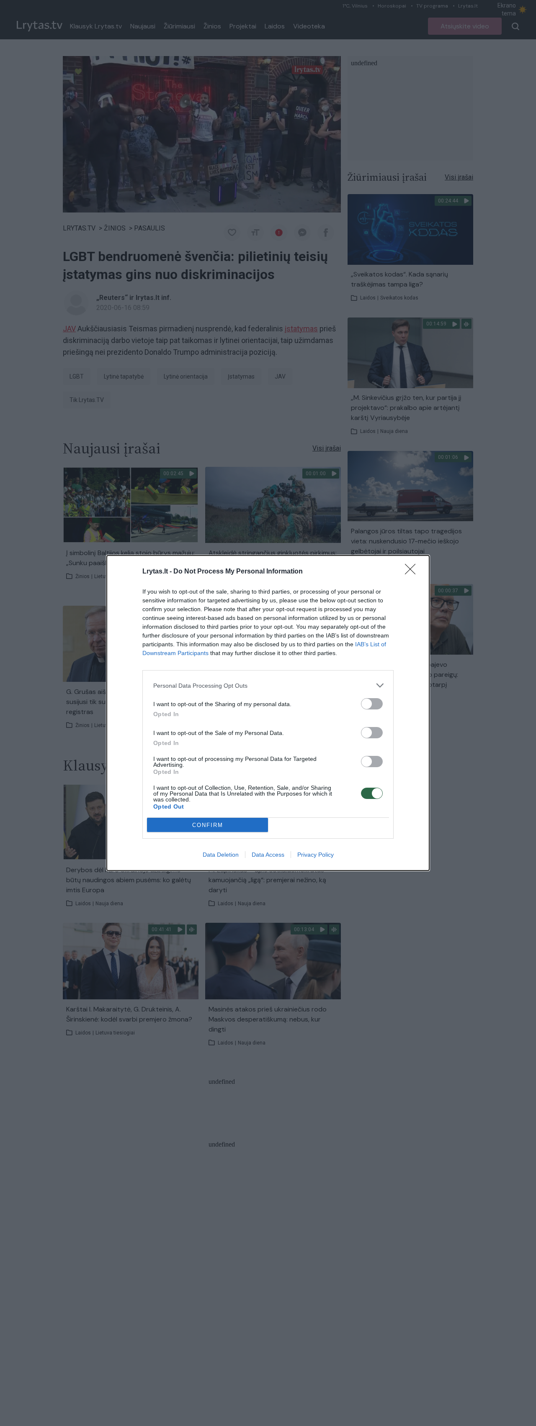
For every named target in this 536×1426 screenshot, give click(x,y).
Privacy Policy (315, 854)
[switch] (372, 703)
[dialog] (268, 713)
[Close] (413, 572)
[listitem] (268, 685)
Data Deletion (221, 854)
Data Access (268, 854)
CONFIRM (207, 825)
